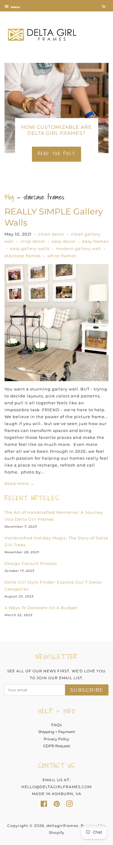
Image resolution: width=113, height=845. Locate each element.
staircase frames (23, 255)
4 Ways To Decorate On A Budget (41, 607)
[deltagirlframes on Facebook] (43, 805)
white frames (61, 255)
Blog (9, 197)
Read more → (19, 483)
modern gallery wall (78, 248)
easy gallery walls (29, 248)
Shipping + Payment (56, 731)
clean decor (51, 234)
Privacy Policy (56, 739)
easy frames (95, 241)
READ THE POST (56, 153)
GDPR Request (56, 746)
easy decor (64, 241)
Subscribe (86, 690)
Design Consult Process (31, 563)
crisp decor (32, 241)
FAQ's (56, 725)
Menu (15, 7)
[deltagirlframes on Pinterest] (56, 805)
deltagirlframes (62, 825)
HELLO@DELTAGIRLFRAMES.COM (56, 787)
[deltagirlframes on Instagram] (69, 805)
